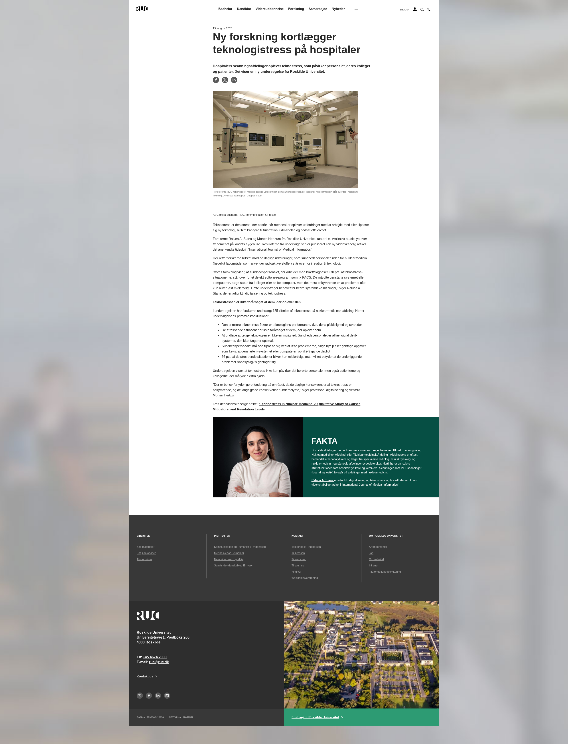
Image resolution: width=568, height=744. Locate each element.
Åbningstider (144, 559)
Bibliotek (143, 535)
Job (371, 553)
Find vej (296, 571)
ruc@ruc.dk (159, 662)
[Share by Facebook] (216, 80)
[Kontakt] (429, 10)
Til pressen (298, 553)
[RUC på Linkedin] (158, 696)
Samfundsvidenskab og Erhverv (233, 565)
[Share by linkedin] (234, 80)
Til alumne (298, 565)
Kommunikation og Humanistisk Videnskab (240, 546)
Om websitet (376, 559)
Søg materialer (145, 546)
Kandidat (244, 9)
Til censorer (299, 559)
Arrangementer (378, 546)
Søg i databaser (146, 553)
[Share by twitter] (225, 80)
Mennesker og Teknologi (229, 553)
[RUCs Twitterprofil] (140, 696)
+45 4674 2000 (155, 657)
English (404, 10)
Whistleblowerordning (305, 578)
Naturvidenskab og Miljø (228, 559)
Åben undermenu (356, 9)
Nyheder (338, 9)
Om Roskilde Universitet (386, 535)
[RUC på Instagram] (167, 696)
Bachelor (225, 9)
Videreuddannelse (270, 9)
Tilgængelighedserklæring (385, 571)
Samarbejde (318, 9)
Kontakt (298, 535)
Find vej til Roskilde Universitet (315, 717)
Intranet (373, 565)
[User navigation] (415, 9)
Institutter (222, 535)
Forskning (296, 9)
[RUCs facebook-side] (149, 696)
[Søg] (422, 9)
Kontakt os (145, 676)
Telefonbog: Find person (306, 546)
